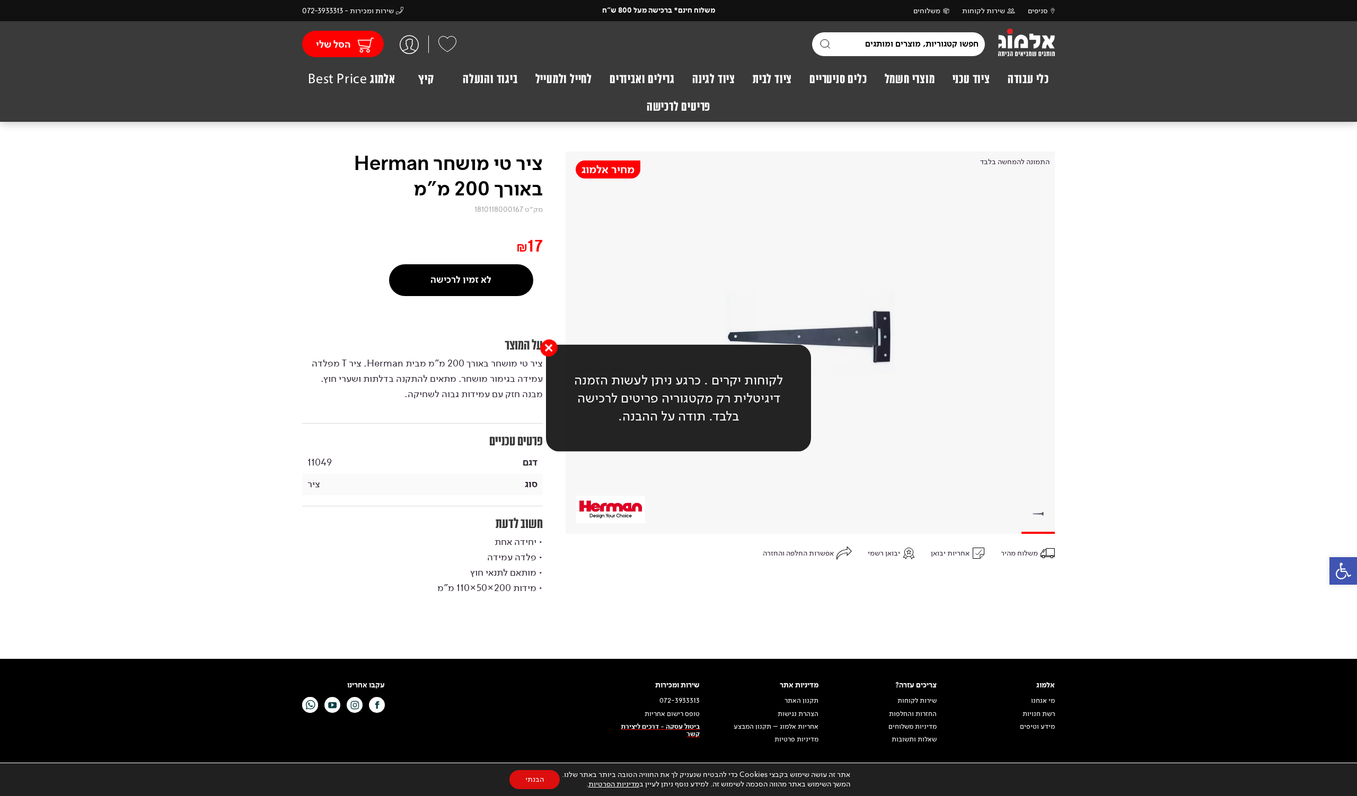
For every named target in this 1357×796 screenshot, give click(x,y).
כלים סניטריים (838, 79)
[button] (1343, 571)
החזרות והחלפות (913, 714)
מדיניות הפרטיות (613, 784)
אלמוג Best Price (351, 79)
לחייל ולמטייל (563, 79)
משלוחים (926, 11)
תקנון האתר (800, 700)
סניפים (1038, 11)
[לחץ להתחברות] (409, 44)
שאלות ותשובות (914, 739)
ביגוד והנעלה (490, 79)
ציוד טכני (971, 79)
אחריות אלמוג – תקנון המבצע (776, 726)
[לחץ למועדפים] (447, 44)
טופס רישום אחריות (672, 714)
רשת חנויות (1039, 714)
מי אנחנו (1043, 700)
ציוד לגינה (713, 79)
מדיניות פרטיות (796, 739)
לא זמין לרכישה (460, 280)
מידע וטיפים (1037, 726)
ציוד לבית (772, 79)
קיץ (426, 79)
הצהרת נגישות (798, 714)
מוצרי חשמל (910, 79)
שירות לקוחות (983, 11)
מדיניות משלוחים (912, 726)
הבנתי (534, 779)
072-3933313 (679, 700)
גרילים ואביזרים (642, 79)
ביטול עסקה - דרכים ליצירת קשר (660, 730)
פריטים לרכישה (678, 106)
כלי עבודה (1028, 79)
